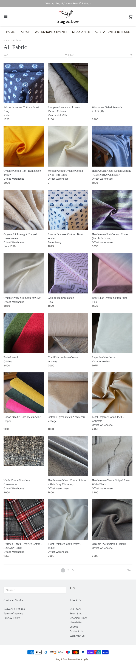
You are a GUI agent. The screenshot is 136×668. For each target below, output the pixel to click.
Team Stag (76, 613)
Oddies (8, 361)
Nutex (7, 115)
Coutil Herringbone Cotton (63, 357)
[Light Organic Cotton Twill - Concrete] (112, 392)
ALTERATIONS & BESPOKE (112, 31)
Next (129, 570)
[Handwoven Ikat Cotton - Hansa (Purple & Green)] (112, 210)
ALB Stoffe (98, 111)
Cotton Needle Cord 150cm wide (22, 416)
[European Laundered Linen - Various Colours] (68, 83)
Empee (8, 420)
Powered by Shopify (78, 659)
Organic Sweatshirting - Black (109, 543)
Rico (50, 301)
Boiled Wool (11, 357)
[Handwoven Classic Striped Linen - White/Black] (112, 456)
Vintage (52, 420)
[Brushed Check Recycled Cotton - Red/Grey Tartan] (24, 519)
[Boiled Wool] (24, 333)
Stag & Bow (61, 659)
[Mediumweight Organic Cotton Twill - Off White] (68, 146)
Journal (74, 626)
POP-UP (24, 31)
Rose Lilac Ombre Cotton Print (109, 297)
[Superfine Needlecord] (112, 333)
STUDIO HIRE (81, 31)
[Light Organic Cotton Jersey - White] (68, 519)
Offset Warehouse (14, 178)
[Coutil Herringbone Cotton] (68, 333)
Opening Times (78, 617)
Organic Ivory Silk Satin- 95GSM (22, 297)
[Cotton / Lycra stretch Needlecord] (68, 392)
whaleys (52, 361)
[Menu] (6, 16)
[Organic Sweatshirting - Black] (112, 519)
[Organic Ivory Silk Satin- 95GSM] (24, 273)
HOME (10, 31)
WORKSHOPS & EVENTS (51, 31)
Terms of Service (13, 613)
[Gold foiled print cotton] (68, 273)
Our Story (75, 608)
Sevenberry (54, 242)
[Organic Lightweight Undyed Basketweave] (24, 210)
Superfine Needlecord (104, 357)
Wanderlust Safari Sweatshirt (108, 107)
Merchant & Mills (57, 115)
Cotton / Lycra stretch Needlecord (67, 416)
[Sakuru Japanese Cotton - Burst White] (68, 210)
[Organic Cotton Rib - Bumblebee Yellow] (24, 146)
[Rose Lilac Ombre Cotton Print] (112, 273)
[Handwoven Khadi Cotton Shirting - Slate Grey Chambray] (68, 456)
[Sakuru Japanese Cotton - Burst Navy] (24, 83)
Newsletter (76, 622)
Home (6, 40)
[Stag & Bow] (67, 17)
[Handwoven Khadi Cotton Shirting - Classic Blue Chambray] (112, 146)
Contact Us (76, 631)
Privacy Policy (12, 617)
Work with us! (77, 635)
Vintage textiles (101, 361)
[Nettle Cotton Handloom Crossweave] (24, 451)
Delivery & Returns (14, 608)
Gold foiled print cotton (61, 297)
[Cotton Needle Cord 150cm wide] (24, 392)
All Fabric (17, 40)
